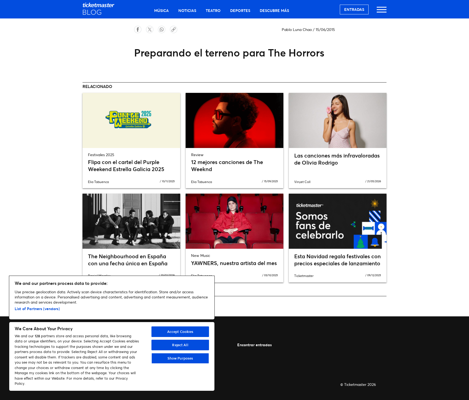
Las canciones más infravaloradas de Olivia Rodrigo (337, 159)
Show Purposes (180, 358)
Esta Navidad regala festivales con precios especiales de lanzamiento (337, 260)
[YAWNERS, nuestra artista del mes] (234, 221)
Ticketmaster (303, 276)
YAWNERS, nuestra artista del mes (234, 263)
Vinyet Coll (302, 182)
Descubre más (274, 10)
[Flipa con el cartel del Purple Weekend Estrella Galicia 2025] (131, 120)
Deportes (240, 10)
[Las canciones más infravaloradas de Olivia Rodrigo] (337, 120)
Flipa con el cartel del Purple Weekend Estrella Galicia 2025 (126, 165)
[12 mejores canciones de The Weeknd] (234, 120)
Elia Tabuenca (98, 182)
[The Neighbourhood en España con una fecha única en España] (131, 221)
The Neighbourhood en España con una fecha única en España (127, 260)
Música (161, 10)
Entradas (354, 9)
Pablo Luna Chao (297, 29)
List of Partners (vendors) (37, 308)
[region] (112, 333)
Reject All (180, 344)
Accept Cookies (180, 331)
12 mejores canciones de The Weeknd (227, 165)
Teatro (213, 10)
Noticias (187, 10)
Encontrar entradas (254, 344)
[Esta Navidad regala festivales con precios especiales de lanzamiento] (337, 221)
